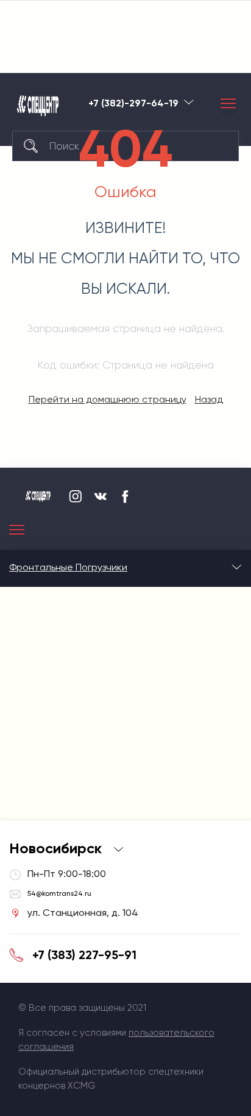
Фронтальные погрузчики (68, 567)
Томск (189, 101)
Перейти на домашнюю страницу (107, 399)
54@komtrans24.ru (59, 893)
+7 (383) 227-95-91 (84, 955)
